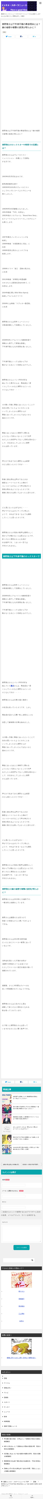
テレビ (6, 1392)
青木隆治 (21, 1306)
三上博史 (21, 1313)
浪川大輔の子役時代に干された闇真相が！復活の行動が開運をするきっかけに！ (26, 1107)
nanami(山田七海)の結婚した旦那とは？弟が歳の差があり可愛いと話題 (26, 1148)
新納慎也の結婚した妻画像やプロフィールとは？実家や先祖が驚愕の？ (26, 1117)
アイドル (7, 1383)
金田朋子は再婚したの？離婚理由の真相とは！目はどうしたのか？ (25, 1097)
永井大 (21, 1321)
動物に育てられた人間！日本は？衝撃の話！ (21, 1358)
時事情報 (7, 1421)
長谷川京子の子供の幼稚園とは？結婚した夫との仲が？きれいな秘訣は (26, 1138)
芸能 (4, 32)
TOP (16, 1482)
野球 (5, 1416)
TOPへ (32, 1497)
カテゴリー (6, 1372)
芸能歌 (6, 1397)
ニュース (7, 1412)
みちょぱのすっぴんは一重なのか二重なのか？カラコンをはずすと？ (25, 1128)
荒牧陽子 (21, 1299)
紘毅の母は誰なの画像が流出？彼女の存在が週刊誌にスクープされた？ (12, 1164)
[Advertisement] (21, 61)
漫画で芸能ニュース (10, 1426)
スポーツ (7, 1402)
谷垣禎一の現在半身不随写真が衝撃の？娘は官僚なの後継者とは (32, 1164)
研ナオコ (21, 1291)
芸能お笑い (7, 1388)
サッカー (7, 1407)
